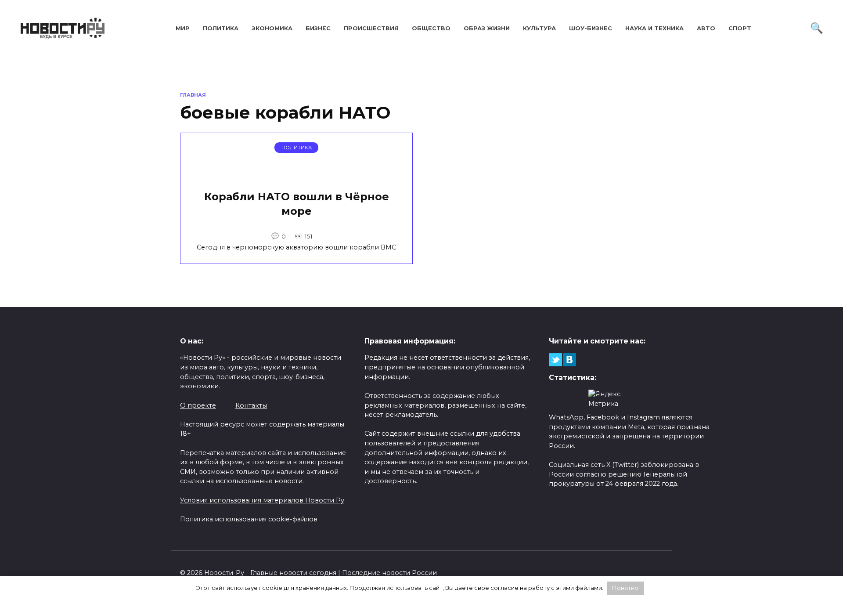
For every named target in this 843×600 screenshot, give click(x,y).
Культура (539, 28)
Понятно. (626, 587)
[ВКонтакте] (569, 359)
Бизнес (318, 28)
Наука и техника (654, 28)
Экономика (272, 28)
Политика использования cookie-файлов (248, 519)
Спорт (739, 28)
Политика (220, 28)
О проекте (198, 405)
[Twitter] (555, 359)
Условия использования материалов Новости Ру (262, 500)
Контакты (251, 405)
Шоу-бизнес (590, 28)
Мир (183, 28)
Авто (706, 28)
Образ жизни (487, 28)
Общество (431, 28)
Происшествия (371, 28)
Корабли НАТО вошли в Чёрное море (296, 204)
